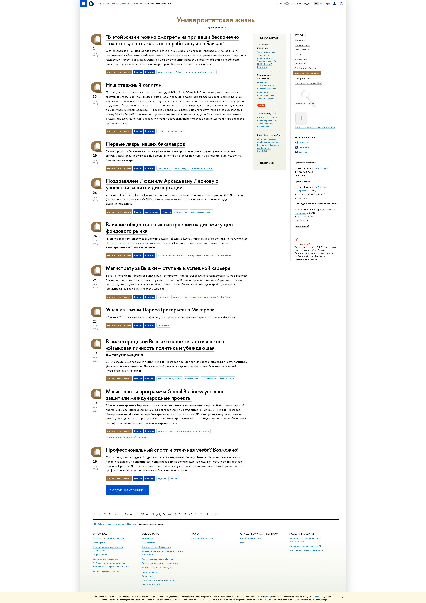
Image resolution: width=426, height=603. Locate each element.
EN (321, 3)
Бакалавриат (147, 538)
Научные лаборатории (202, 538)
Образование (302, 49)
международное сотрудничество (192, 430)
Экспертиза (301, 58)
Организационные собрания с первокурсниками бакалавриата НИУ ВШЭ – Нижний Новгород (266, 59)
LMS (242, 542)
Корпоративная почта (250, 538)
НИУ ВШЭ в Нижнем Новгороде (108, 523)
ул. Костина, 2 (321, 168)
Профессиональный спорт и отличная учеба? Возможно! (172, 449)
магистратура (165, 72)
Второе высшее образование (156, 547)
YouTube (303, 151)
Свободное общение (306, 68)
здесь (267, 596)
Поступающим (302, 44)
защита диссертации (201, 211)
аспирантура (180, 211)
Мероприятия (269, 38)
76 (185, 514)
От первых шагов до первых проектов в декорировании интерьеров (267, 122)
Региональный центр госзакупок (157, 567)
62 (110, 514)
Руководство (99, 542)
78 (195, 514)
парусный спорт (176, 131)
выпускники (163, 296)
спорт (161, 131)
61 (105, 514)
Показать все (267, 162)
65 (126, 514)
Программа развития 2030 (308, 82)
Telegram (303, 142)
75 (179, 514)
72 (163, 514)
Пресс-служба (302, 181)
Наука (298, 54)
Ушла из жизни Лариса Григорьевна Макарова (160, 309)
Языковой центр (149, 571)
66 (131, 514)
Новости (131, 523)
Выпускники (147, 576)
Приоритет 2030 (303, 78)
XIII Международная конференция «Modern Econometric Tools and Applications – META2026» (268, 144)
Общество (300, 63)
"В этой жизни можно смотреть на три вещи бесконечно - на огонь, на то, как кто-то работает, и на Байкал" (172, 40)
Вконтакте (304, 147)
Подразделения (100, 554)
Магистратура (148, 542)
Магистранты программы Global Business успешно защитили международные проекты (165, 394)
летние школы (224, 255)
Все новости (301, 40)
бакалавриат (164, 168)
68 (142, 514)
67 (137, 514)
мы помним (163, 325)
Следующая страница (126, 490)
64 (121, 514)
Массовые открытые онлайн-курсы (306, 550)
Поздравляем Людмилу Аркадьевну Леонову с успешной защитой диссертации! (162, 184)
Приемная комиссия (305, 162)
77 (190, 514)
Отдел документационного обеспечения (316, 203)
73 (169, 514)
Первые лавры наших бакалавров (145, 143)
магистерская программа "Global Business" (211, 296)
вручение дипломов (202, 168)
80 (206, 514)
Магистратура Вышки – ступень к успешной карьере (168, 268)
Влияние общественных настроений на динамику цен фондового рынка (169, 227)
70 (153, 514)
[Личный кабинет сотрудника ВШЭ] (334, 3)
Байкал (179, 72)
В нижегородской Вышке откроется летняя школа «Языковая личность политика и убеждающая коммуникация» (165, 348)
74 (174, 514)
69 (147, 514)
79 (201, 514)
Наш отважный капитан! (134, 84)
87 (216, 514)
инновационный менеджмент (200, 72)
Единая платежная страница (106, 570)
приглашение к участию (170, 378)
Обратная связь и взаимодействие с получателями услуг (159, 582)
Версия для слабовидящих (105, 558)
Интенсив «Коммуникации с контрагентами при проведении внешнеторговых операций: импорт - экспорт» (267, 91)
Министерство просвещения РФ (305, 545)
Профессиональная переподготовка (160, 563)
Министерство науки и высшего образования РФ (304, 540)
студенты (162, 478)
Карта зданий (302, 225)
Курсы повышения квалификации (158, 558)
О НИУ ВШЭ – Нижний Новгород (109, 538)
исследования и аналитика (171, 255)
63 (115, 514)
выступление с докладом (200, 255)
